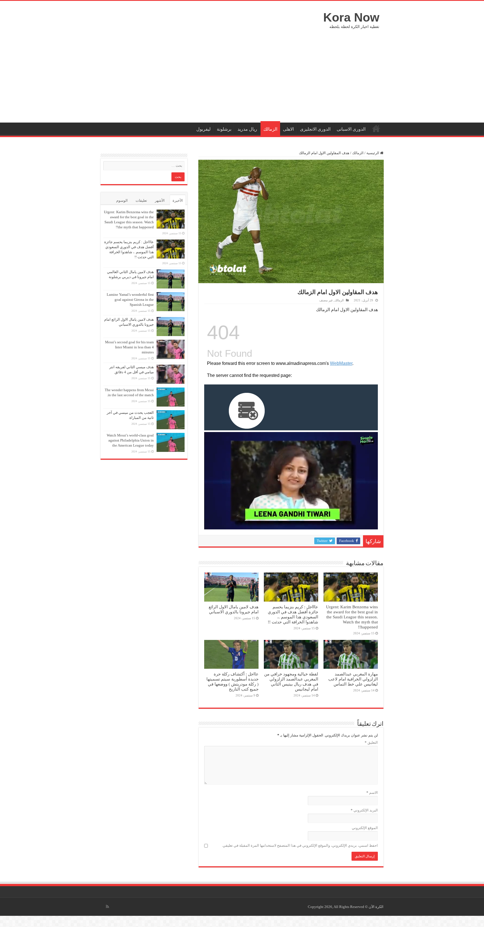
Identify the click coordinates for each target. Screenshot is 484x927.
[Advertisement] (242, 75)
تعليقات (141, 200)
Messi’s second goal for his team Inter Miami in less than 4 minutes (129, 347)
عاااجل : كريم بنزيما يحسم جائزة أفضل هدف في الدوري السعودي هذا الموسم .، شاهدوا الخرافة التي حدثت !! (293, 614)
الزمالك (270, 129)
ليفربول (203, 129)
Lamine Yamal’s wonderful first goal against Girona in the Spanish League (130, 299)
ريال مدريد (247, 129)
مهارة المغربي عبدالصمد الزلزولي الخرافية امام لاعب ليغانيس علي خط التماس (353, 679)
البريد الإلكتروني (364, 810)
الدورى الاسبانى (351, 129)
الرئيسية (376, 128)
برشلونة (224, 129)
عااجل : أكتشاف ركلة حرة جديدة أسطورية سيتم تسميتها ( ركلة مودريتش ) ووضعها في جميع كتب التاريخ (232, 681)
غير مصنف (326, 300)
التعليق (371, 742)
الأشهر (160, 200)
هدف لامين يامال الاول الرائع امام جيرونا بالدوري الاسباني (234, 609)
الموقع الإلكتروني (365, 828)
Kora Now (351, 17)
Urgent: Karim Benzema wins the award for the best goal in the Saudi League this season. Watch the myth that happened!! (352, 616)
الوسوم (122, 200)
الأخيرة (178, 200)
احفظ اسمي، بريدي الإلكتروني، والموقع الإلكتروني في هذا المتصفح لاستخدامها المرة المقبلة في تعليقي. (300, 845)
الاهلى (288, 129)
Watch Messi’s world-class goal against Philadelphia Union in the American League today (130, 440)
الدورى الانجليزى (315, 129)
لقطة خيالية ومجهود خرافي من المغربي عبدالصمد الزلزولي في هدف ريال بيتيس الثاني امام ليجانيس (291, 681)
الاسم (372, 792)
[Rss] (107, 906)
